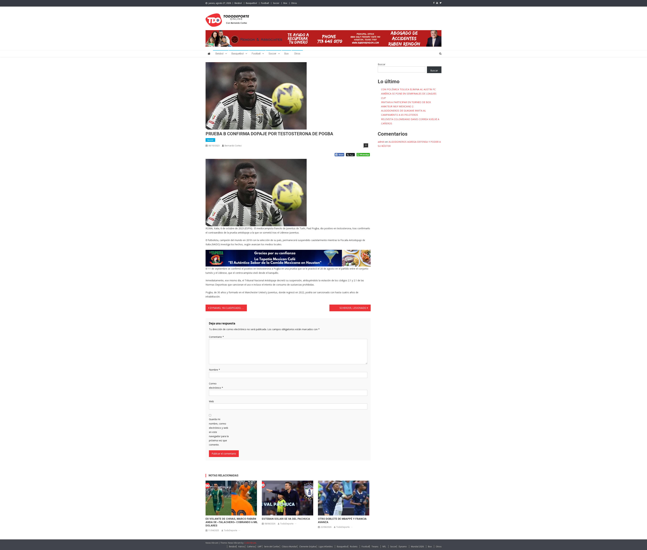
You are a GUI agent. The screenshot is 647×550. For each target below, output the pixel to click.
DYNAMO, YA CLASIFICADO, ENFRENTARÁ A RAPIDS (228, 307)
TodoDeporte (230, 530)
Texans (375, 546)
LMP (259, 546)
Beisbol (238, 3)
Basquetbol (251, 3)
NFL (384, 546)
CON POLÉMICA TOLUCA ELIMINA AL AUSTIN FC (408, 89)
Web (211, 401)
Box (285, 3)
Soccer (276, 3)
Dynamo (403, 546)
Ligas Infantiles (326, 546)
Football (265, 3)
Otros (294, 3)
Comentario (216, 336)
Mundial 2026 (417, 546)
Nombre (214, 369)
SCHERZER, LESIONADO (353, 307)
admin (381, 141)
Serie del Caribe (271, 546)
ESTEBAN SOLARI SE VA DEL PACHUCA (286, 518)
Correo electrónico (216, 385)
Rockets (353, 546)
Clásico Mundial (289, 546)
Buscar (381, 64)
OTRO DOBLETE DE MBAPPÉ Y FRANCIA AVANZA (342, 520)
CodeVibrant (250, 542)
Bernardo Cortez (233, 145)
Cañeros (251, 546)
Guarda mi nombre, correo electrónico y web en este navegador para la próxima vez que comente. (219, 432)
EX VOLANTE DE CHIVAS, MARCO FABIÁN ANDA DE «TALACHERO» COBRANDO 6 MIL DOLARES (232, 522)
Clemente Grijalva (307, 546)
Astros (241, 546)
